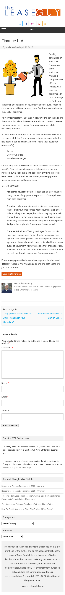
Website (6, 410)
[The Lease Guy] (32, 17)
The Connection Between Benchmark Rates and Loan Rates (27, 504)
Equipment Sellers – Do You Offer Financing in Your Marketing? (17, 317)
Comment (7, 347)
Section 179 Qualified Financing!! (17, 468)
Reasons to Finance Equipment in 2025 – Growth (23, 486)
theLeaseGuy (12, 47)
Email (5, 397)
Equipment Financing (12, 274)
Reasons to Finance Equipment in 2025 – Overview (23, 491)
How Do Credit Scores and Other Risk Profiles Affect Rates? (27, 509)
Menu (32, 29)
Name (5, 383)
